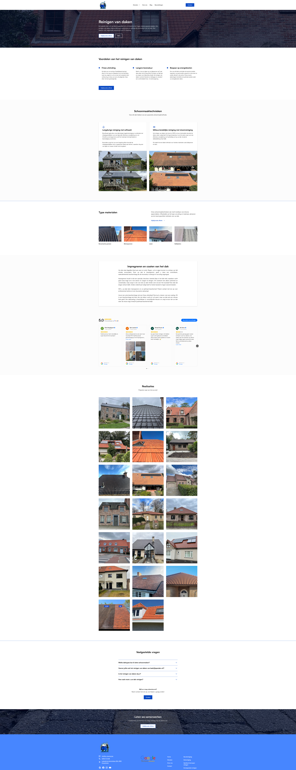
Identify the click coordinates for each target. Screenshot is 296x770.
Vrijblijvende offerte (106, 36)
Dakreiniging (187, 760)
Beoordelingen (159, 5)
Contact (190, 5)
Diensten (169, 760)
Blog (151, 5)
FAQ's (118, 36)
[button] (136, 4)
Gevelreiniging (188, 757)
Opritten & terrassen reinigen (189, 764)
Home (169, 757)
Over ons (144, 5)
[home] (107, 5)
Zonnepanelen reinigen (190, 768)
